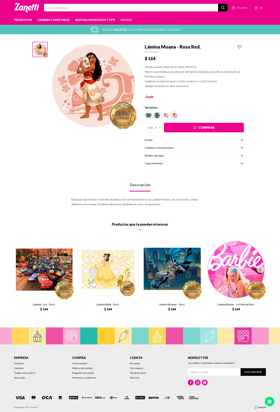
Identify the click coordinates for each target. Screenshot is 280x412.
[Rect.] (148, 115)
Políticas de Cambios (82, 368)
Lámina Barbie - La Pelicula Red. (236, 304)
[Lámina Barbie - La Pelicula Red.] (236, 270)
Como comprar (79, 363)
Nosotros (19, 363)
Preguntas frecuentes (83, 372)
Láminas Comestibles (54, 20)
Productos (23, 20)
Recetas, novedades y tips (95, 20)
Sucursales (19, 377)
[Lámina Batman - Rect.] (172, 270)
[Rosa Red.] (174, 115)
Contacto (18, 368)
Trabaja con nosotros (24, 372)
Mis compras (136, 368)
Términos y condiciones (84, 377)
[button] (260, 269)
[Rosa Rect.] (166, 115)
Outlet (126, 20)
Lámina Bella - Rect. (108, 304)
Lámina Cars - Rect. (44, 304)
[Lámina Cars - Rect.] (44, 270)
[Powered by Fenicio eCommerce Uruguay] (260, 407)
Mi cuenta (135, 363)
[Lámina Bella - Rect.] (108, 270)
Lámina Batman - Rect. (172, 304)
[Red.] (157, 115)
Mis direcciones (138, 372)
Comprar (206, 127)
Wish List (134, 377)
